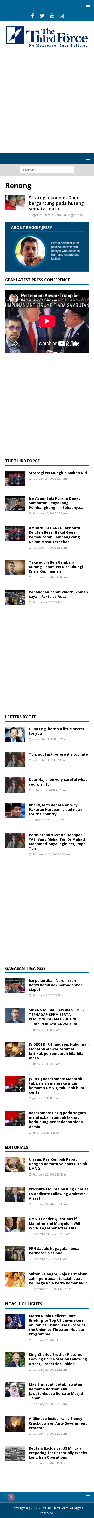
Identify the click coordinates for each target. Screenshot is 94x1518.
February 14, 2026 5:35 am (49, 547)
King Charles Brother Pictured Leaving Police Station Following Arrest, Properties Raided (58, 1359)
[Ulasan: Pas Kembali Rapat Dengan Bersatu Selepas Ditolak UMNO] (15, 1164)
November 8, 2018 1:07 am (50, 739)
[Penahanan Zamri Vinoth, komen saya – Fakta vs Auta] (15, 597)
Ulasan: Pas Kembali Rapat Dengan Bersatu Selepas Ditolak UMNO (58, 1164)
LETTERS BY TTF (20, 717)
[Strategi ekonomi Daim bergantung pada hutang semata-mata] (15, 202)
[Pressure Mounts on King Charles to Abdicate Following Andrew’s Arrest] (15, 1194)
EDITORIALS (16, 1147)
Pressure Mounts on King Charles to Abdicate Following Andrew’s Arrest (59, 1193)
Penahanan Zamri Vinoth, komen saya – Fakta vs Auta (58, 594)
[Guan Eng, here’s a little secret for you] (15, 734)
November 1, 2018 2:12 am (50, 760)
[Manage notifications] (11, 1497)
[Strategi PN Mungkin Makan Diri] (15, 478)
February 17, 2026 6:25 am (49, 1433)
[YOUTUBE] (52, 16)
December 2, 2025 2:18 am (50, 1259)
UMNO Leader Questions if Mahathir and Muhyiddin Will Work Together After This (54, 1223)
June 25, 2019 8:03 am (46, 1030)
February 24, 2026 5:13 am (49, 1204)
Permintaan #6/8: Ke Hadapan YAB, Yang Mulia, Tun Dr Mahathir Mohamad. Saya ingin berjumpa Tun (59, 841)
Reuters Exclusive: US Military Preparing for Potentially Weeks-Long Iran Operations (59, 1453)
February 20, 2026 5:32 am (49, 1370)
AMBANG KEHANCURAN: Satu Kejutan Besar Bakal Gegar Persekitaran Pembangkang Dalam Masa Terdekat (54, 534)
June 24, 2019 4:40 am (46, 1064)
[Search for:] (47, 169)
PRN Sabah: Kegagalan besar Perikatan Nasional (55, 1250)
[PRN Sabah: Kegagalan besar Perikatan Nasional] (15, 1253)
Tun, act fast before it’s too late (58, 754)
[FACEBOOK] (32, 16)
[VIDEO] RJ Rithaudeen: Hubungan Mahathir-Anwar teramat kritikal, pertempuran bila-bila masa (59, 1051)
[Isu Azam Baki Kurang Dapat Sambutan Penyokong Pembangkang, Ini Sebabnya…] (15, 503)
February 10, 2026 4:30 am (49, 577)
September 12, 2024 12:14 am (51, 1289)
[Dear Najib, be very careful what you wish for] (15, 785)
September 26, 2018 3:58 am (51, 854)
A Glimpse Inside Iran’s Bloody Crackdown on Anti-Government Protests (58, 1423)
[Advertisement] (47, 101)
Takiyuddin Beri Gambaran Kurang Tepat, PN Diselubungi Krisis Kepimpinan (56, 567)
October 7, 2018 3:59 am (48, 820)
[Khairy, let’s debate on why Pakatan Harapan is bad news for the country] (15, 810)
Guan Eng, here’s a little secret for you (57, 731)
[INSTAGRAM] (61, 16)
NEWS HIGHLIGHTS (23, 1304)
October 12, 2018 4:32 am (49, 790)
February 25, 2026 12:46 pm (50, 1174)
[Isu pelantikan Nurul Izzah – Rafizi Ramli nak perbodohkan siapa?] (15, 985)
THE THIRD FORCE (22, 461)
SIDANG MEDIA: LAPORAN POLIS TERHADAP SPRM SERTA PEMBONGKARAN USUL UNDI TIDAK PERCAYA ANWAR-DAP (56, 1017)
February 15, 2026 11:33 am (50, 1463)
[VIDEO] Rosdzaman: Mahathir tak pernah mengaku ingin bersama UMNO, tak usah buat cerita (57, 1085)
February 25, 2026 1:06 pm (49, 1340)
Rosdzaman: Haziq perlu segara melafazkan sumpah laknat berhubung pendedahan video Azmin (57, 1119)
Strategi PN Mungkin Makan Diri (58, 472)
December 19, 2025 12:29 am (51, 1234)
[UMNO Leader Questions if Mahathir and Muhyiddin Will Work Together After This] (15, 1224)
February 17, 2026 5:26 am (49, 513)
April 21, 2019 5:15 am (46, 215)
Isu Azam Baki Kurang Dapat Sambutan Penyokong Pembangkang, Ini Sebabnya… (56, 503)
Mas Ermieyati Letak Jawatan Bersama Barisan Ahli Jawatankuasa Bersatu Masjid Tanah (56, 1391)
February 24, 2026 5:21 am (49, 478)
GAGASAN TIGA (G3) (25, 968)
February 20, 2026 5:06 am (49, 1404)
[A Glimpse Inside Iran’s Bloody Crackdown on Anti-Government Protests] (15, 1424)
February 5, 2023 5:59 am (48, 995)
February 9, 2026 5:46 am (48, 602)
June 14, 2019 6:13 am (46, 1132)
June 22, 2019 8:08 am (46, 1098)
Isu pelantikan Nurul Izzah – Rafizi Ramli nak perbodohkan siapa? (56, 985)
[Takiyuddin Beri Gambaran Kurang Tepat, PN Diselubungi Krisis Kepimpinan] (15, 567)
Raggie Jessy (75, 215)
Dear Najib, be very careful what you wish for (58, 782)
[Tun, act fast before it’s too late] (15, 759)
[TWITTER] (42, 16)
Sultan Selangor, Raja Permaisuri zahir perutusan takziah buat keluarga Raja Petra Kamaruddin (58, 1278)
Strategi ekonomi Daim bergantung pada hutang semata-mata (56, 202)
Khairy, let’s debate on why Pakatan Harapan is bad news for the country (56, 809)
